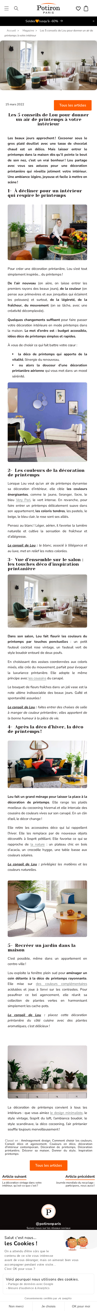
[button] (6, 8)
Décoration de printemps (58, 1147)
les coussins (37, 678)
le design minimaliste (66, 1113)
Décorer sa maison (35, 1151)
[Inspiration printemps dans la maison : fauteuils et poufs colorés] (47, 627)
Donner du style (64, 1151)
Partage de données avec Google (30, 1284)
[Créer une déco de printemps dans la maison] (47, 788)
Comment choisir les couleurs (72, 1141)
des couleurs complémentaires (61, 983)
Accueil (11, 30)
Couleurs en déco (62, 1144)
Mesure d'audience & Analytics (28, 1288)
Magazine (29, 30)
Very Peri (23, 500)
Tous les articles (72, 105)
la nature (37, 844)
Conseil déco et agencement (26, 1144)
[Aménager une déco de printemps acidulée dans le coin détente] (47, 936)
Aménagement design (35, 1141)
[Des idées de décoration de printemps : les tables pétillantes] (47, 260)
